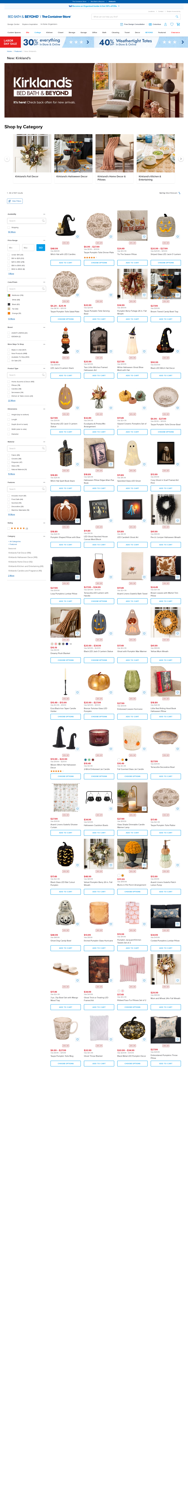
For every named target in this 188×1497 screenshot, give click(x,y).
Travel (127, 32)
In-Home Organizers (49, 24)
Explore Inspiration (30, 24)
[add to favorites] (77, 236)
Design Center (14, 24)
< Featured (12, 544)
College (38, 32)
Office (94, 32)
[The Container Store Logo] (33, 16)
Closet (60, 32)
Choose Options (99, 263)
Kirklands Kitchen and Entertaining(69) (26, 566)
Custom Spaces (14, 32)
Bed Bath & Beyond (97, 1)
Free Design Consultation (134, 24)
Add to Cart (65, 263)
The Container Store (79, 1)
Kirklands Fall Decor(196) (20, 552)
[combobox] (133, 16)
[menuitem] (15, 24)
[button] (26, 214)
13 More (11, 319)
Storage (72, 32)
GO (41, 247)
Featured (162, 32)
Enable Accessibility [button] (173, 11)
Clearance (175, 32)
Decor (137, 32)
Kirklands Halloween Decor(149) (23, 557)
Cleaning (115, 32)
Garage (84, 32)
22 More (11, 400)
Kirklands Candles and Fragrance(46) (25, 570)
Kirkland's (112, 1)
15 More (11, 474)
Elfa (27, 32)
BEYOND (149, 32)
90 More (12, 232)
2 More (11, 575)
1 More (11, 273)
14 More (11, 514)
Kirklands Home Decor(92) (20, 562)
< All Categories (14, 541)
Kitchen (49, 32)
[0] (178, 24)
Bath (104, 32)
